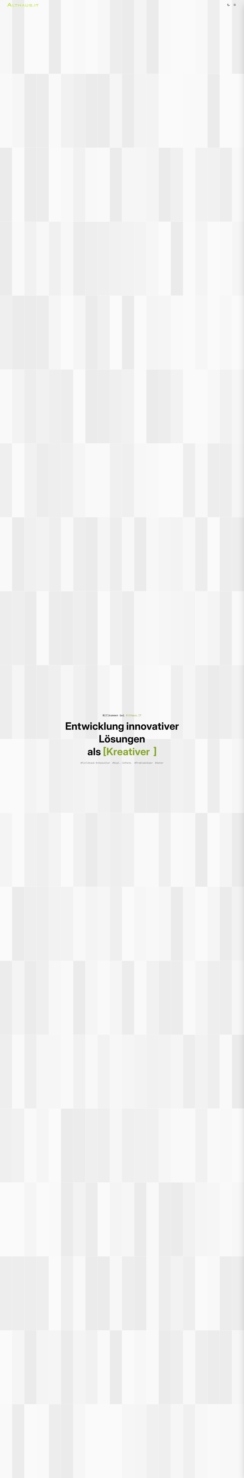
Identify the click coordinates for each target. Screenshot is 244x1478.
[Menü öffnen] (234, 4)
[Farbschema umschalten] (228, 4)
